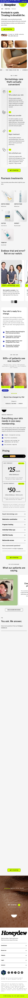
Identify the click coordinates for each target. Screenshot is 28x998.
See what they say (13, 35)
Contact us (20, 548)
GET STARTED (14, 557)
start (22, 5)
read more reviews (13, 610)
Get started (14, 170)
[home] (10, 5)
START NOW (24, 1)
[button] (2, 5)
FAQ (15, 548)
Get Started (8, 29)
